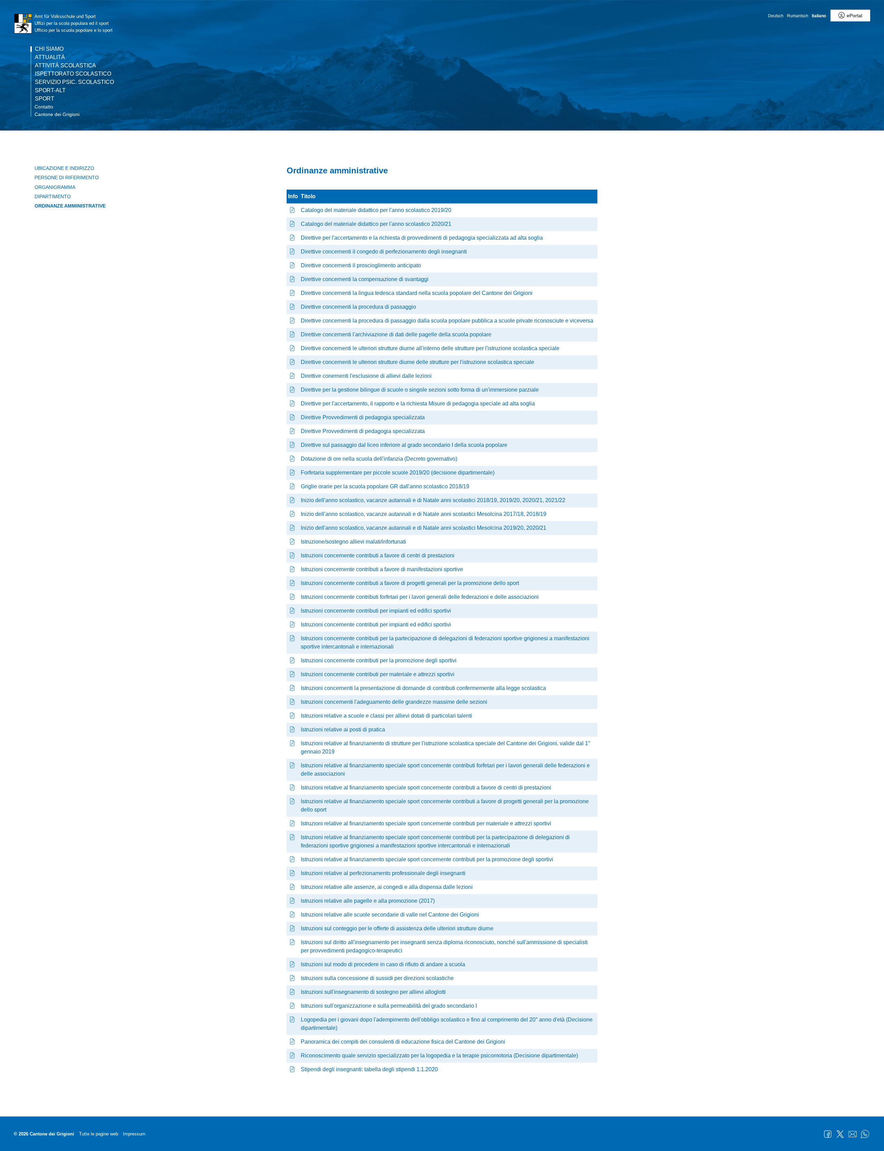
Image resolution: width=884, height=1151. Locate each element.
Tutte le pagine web (98, 1133)
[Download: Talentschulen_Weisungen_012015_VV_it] (292, 716)
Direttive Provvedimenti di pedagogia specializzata (363, 417)
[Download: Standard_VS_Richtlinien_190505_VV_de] (292, 293)
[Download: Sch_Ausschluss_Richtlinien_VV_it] (292, 376)
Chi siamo (49, 49)
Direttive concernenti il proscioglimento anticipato (361, 265)
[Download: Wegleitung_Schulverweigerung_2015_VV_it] (292, 964)
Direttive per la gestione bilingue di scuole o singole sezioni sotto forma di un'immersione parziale (420, 390)
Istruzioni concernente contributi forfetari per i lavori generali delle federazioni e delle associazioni (420, 597)
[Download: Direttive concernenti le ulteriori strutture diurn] (292, 362)
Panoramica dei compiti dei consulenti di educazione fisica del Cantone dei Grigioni (403, 1042)
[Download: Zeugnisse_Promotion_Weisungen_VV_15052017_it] (292, 901)
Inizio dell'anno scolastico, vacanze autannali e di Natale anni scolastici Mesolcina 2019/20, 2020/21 (423, 528)
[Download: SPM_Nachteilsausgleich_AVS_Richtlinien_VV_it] (292, 279)
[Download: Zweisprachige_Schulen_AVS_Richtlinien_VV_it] (292, 390)
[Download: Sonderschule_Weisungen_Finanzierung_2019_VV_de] (292, 743)
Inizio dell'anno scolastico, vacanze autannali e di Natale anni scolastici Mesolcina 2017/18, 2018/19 (423, 514)
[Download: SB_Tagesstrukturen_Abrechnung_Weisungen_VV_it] (292, 928)
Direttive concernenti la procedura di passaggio (358, 307)
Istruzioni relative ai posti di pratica (343, 729)
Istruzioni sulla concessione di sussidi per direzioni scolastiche (377, 978)
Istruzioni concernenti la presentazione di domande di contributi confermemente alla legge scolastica (423, 688)
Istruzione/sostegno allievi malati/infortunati (353, 542)
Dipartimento (53, 196)
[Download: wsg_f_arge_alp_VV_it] (292, 638)
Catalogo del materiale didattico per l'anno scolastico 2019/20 (376, 210)
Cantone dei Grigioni (57, 114)
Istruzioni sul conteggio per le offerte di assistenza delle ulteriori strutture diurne (397, 928)
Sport (44, 99)
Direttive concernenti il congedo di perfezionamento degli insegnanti (384, 252)
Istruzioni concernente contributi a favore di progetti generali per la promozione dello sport (410, 583)
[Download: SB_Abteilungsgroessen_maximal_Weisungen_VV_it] (292, 702)
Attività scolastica (65, 65)
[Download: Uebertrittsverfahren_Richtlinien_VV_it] (292, 307)
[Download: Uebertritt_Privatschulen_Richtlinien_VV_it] (292, 321)
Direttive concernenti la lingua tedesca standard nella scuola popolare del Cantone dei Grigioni (416, 293)
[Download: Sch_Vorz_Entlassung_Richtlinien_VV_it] (292, 265)
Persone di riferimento (67, 177)
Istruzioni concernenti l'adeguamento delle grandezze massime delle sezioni (394, 702)
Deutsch (776, 15)
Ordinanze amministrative (70, 206)
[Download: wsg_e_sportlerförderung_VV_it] (292, 660)
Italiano (819, 15)
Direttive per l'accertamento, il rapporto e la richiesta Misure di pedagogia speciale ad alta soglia (418, 403)
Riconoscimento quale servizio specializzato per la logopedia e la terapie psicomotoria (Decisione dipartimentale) (439, 1055)
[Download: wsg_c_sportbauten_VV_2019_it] (292, 624)
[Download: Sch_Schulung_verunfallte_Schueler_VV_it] (292, 542)
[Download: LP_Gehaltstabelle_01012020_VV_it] (292, 1069)
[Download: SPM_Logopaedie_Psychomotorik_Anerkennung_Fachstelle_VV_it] (292, 1055)
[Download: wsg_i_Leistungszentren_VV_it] (292, 555)
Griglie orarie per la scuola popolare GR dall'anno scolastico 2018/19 (385, 486)
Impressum (134, 1133)
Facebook (828, 1134)
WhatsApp (865, 1134)
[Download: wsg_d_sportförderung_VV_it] (292, 583)
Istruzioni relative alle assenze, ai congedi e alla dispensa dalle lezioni (387, 887)
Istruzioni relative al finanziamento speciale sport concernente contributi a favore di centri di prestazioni (426, 787)
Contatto (44, 106)
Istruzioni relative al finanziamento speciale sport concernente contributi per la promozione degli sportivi (427, 859)
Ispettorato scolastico (73, 74)
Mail (852, 1134)
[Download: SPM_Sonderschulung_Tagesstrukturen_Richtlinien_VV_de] (292, 348)
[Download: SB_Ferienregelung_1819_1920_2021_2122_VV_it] (292, 500)
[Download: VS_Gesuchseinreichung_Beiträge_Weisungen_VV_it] (292, 688)
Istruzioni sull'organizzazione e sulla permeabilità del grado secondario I (389, 1006)
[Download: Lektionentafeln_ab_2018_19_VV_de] (292, 486)
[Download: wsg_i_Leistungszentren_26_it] (292, 787)
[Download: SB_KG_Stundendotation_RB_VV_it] (292, 459)
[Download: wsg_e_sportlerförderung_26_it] (292, 859)
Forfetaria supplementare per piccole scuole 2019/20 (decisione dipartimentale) (397, 473)
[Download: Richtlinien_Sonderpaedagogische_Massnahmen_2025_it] (292, 431)
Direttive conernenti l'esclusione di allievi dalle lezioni (366, 376)
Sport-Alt (50, 90)
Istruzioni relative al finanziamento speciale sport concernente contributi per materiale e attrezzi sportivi (426, 823)
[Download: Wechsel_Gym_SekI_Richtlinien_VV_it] (292, 445)
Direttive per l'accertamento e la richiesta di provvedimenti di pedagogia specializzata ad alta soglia (422, 238)
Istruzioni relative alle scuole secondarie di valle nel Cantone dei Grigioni (390, 915)
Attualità (50, 57)
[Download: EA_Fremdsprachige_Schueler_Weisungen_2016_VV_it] (292, 992)
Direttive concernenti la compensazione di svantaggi (365, 279)
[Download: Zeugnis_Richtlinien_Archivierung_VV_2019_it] (292, 334)
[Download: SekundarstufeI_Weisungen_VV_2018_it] (292, 1006)
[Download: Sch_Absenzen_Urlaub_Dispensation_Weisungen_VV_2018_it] (292, 887)
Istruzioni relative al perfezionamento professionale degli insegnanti (383, 873)
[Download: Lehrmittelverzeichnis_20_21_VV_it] (292, 224)
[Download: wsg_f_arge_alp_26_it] (292, 837)
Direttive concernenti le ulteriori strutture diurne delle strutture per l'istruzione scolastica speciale (417, 362)
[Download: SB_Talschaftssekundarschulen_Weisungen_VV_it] (292, 915)
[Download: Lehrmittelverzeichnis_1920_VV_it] (292, 210)
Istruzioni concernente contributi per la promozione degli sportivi (379, 660)
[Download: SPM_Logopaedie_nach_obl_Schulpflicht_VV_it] (292, 1020)
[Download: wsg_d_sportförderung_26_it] (292, 801)
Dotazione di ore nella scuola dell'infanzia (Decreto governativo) (379, 459)
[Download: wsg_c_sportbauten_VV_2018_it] (292, 611)
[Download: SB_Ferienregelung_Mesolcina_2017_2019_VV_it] (292, 514)
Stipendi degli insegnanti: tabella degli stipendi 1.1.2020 (369, 1069)
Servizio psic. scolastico (74, 82)
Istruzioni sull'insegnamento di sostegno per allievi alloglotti (373, 992)
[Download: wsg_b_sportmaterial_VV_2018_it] (292, 674)
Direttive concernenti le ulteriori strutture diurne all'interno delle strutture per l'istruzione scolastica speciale (430, 348)
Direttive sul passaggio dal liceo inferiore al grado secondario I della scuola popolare (404, 445)
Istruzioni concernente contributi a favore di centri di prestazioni (377, 555)
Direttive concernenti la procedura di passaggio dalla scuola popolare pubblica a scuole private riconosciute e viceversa (447, 321)
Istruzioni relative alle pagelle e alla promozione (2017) (368, 901)
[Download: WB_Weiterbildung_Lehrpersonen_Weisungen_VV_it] (292, 873)
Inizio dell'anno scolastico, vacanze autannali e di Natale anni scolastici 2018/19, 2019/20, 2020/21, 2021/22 (433, 500)
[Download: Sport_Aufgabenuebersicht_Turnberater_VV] (292, 1042)
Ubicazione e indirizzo (64, 168)
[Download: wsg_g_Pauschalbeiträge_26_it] (292, 765)
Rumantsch (797, 15)
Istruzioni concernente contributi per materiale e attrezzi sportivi (377, 674)
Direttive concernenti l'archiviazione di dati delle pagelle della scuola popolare (396, 334)
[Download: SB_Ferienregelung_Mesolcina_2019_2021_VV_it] (292, 528)
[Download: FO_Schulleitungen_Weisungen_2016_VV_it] (292, 978)
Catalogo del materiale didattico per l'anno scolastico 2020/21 (376, 224)
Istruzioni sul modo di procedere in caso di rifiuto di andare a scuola (383, 964)
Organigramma (55, 187)
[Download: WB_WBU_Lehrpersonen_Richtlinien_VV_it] (292, 252)
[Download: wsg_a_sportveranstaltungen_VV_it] (292, 569)
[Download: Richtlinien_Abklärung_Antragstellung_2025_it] (292, 238)
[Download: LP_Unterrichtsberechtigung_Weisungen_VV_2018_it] (292, 942)
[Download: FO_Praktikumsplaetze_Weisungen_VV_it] (292, 729)
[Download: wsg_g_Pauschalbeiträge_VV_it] (292, 597)
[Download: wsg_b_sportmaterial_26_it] (292, 823)
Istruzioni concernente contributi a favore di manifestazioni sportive (382, 569)
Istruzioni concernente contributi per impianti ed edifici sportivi (376, 611)
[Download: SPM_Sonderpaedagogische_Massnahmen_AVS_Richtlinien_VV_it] (292, 417)
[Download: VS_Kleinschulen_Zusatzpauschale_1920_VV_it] (292, 473)
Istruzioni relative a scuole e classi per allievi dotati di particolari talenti (386, 716)
